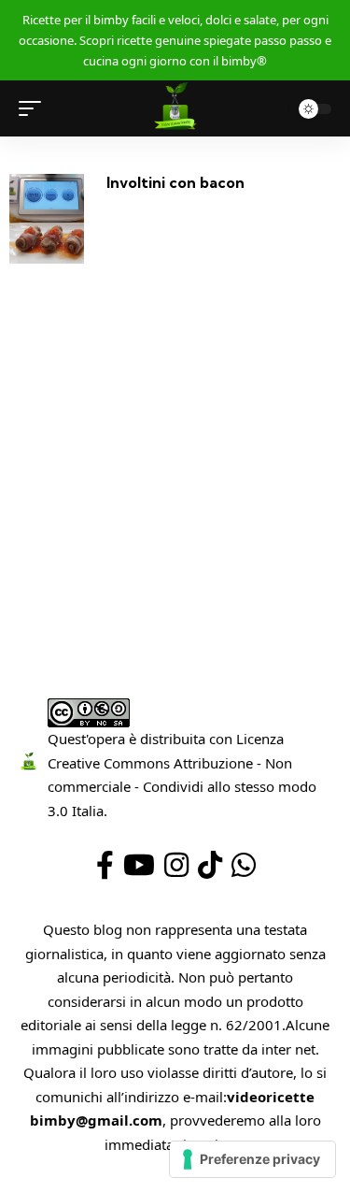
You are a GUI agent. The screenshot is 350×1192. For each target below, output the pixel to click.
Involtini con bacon (175, 182)
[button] (34, 108)
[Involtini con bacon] (46, 219)
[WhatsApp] (243, 865)
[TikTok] (210, 865)
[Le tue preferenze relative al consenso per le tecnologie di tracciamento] (252, 1159)
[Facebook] (105, 865)
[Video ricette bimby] (175, 108)
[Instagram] (176, 865)
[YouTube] (139, 865)
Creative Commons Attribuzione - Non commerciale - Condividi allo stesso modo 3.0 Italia (182, 787)
